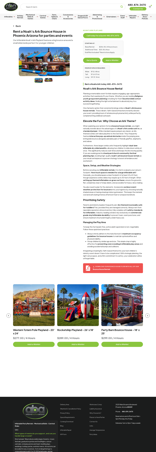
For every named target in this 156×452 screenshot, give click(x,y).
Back (18, 26)
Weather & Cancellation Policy (70, 409)
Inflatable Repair (65, 430)
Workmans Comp (96, 404)
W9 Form (63, 434)
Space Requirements (67, 417)
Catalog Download (66, 421)
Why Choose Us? (95, 413)
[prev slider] (8, 315)
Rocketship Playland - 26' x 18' (75, 329)
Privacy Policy (65, 413)
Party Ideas (93, 434)
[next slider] (147, 315)
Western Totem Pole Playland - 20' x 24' (34, 331)
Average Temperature (97, 430)
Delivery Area (64, 404)
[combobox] (71, 7)
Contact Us (93, 421)
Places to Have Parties (97, 417)
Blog (61, 426)
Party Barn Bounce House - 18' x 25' (120, 331)
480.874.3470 (137, 4)
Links (91, 426)
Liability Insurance (96, 409)
